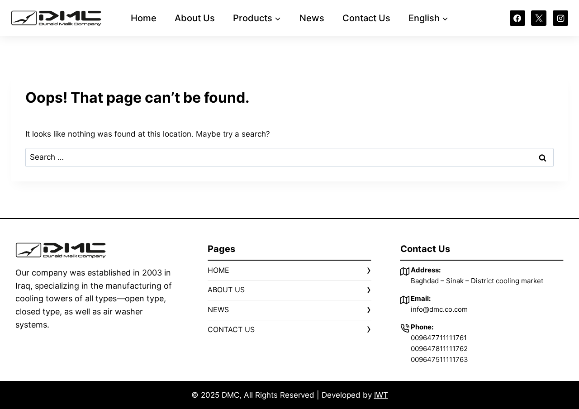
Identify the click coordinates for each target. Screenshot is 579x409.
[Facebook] (517, 18)
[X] (538, 18)
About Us (195, 18)
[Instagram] (560, 18)
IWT (381, 394)
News (311, 18)
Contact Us (366, 18)
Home (144, 18)
